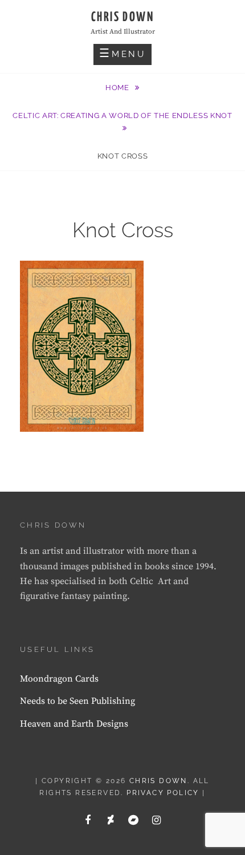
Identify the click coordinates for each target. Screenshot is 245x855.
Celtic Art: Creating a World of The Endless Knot (122, 115)
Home (118, 87)
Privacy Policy (162, 793)
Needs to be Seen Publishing (77, 701)
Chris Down (122, 17)
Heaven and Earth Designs (74, 724)
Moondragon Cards (59, 678)
